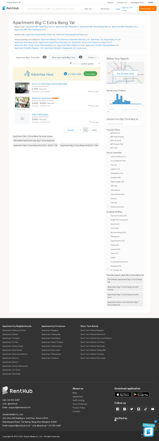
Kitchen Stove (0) (117, 206)
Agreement (78, 396)
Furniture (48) (116, 177)
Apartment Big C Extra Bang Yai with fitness (123, 288)
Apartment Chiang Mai (50, 334)
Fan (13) (114, 164)
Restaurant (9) (116, 265)
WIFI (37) (114, 185)
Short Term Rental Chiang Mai (93, 349)
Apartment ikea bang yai (25, 42)
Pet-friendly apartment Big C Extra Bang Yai (125, 280)
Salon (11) (114, 253)
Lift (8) (113, 257)
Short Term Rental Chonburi (92, 353)
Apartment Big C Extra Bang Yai (29, 57)
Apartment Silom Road (12, 349)
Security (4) (115, 223)
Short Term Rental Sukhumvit (92, 334)
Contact (76, 411)
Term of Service (80, 403)
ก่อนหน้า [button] (71, 130)
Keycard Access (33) (119, 215)
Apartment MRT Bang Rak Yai (124, 26)
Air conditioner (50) (118, 160)
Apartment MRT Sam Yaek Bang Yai (29, 29)
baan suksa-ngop (40, 114)
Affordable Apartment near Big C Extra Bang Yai (34, 140)
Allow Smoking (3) (117, 194)
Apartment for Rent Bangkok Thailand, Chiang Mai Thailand (14, 8)
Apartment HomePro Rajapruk (27, 47)
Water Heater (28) (117, 181)
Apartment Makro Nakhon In (68, 44)
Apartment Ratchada (11, 373)
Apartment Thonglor (11, 337)
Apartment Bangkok (49, 330)
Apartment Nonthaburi (50, 337)
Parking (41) (115, 236)
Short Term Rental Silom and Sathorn (96, 337)
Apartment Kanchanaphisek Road (70, 34)
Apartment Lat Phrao (11, 369)
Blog (75, 392)
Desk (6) (114, 202)
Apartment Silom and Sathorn (14, 353)
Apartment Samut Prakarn (52, 341)
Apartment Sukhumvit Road (14, 330)
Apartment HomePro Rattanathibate (101, 44)
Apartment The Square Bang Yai (104, 39)
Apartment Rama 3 (10, 361)
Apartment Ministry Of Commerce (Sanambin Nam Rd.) (63, 39)
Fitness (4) (115, 244)
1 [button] (80, 130)
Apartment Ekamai (10, 334)
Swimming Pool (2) (118, 240)
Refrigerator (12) (117, 173)
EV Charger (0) (116, 269)
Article (110, 2)
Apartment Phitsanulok (51, 353)
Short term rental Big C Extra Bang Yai (68, 57)
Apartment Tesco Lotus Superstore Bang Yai (90, 42)
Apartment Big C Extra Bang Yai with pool (123, 295)
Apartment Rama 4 (10, 357)
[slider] (108, 104)
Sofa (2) (114, 198)
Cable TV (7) (115, 168)
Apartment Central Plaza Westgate (53, 42)
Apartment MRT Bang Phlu (66, 26)
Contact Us (122, 2)
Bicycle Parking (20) (118, 232)
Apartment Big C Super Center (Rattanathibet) (34, 44)
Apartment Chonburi (50, 357)
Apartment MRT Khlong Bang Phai (94, 26)
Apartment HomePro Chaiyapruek (58, 47)
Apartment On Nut (10, 341)
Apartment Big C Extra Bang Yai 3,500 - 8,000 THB (35, 145)
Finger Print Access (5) (119, 219)
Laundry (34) (115, 248)
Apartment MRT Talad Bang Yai (38, 26)
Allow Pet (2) (115, 189)
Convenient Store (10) (119, 261)
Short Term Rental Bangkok (92, 330)
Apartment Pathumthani (51, 345)
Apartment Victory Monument (15, 365)
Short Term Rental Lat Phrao (92, 341)
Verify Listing (78, 400)
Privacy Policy (79, 407)
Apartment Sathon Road (12, 345)
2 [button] (85, 130)
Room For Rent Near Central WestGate (49, 83)
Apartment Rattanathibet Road (38, 34)
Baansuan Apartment (41, 98)
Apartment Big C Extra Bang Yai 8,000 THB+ (79, 145)
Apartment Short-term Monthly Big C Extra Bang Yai (123, 303)
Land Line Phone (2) (118, 156)
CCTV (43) (115, 227)
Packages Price (137, 2)
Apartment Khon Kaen (50, 349)
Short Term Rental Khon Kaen (92, 357)
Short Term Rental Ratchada (92, 345)
